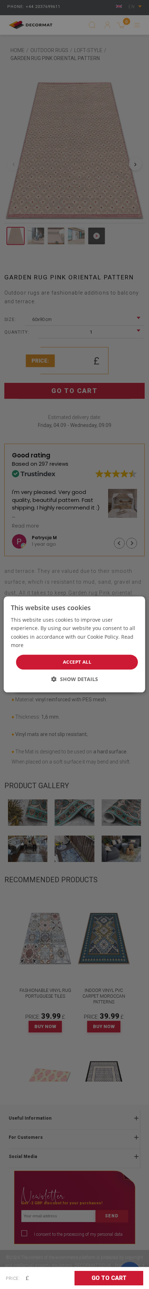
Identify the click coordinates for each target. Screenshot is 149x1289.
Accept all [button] (77, 662)
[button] (74, 679)
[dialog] (74, 644)
